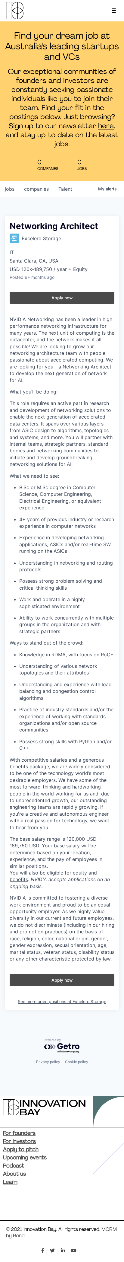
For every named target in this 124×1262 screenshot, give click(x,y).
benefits (19, 879)
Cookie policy (76, 1062)
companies (36, 189)
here (106, 126)
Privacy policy (48, 1062)
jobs (9, 189)
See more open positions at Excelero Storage (62, 1001)
